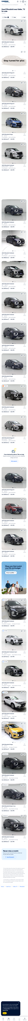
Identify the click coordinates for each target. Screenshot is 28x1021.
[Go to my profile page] (24, 1)
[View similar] (21, 21)
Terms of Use (5, 1010)
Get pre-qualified (10, 572)
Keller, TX (15, 886)
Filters (6, 17)
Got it (4, 1013)
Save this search (10, 857)
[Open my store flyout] (17, 1)
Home (2, 886)
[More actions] (24, 46)
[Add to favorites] (24, 21)
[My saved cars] (20, 1)
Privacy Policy (7, 1008)
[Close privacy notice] (19, 1003)
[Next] (25, 30)
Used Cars (8, 886)
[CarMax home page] (6, 1)
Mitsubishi (22, 886)
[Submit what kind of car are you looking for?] (25, 4)
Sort (24, 17)
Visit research (14, 461)
